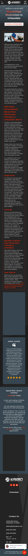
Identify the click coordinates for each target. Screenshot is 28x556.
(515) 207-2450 (11, 529)
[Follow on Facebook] (11, 485)
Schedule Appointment (14, 24)
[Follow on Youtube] (17, 485)
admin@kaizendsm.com (14, 526)
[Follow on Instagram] (14, 485)
